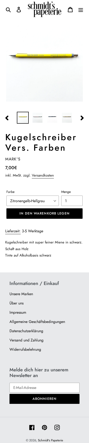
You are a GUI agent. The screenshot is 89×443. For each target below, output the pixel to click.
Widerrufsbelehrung (25, 349)
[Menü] (80, 9)
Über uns (16, 303)
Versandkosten (43, 175)
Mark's (12, 159)
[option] (22, 118)
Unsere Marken (21, 294)
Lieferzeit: (13, 231)
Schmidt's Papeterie (50, 440)
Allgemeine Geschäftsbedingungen (37, 321)
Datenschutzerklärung (26, 331)
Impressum (17, 312)
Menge (66, 191)
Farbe (10, 191)
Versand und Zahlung (26, 340)
